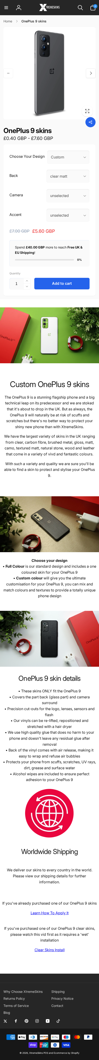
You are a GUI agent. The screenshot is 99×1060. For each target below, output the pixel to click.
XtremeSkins (36, 1052)
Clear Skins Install (50, 950)
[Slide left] (8, 73)
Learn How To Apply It (50, 913)
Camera (16, 195)
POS (46, 1052)
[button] (6, 8)
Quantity (14, 273)
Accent (15, 214)
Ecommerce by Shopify (66, 1052)
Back (13, 175)
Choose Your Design (27, 156)
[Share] (90, 122)
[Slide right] (91, 73)
